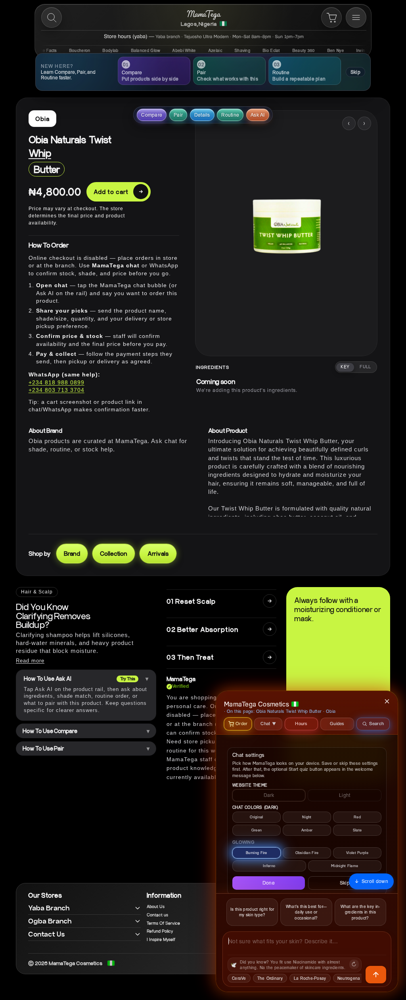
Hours (301, 723)
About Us (156, 907)
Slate (357, 830)
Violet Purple (357, 852)
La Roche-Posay (310, 978)
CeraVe (239, 978)
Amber (307, 830)
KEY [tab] (345, 367)
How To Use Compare (50, 731)
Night (307, 817)
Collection (113, 553)
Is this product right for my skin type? (252, 912)
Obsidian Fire (307, 852)
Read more (30, 660)
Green (256, 830)
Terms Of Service (163, 923)
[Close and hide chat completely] (387, 701)
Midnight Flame (344, 866)
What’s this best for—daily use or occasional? (306, 912)
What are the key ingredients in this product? (360, 912)
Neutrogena (348, 978)
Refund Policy (160, 931)
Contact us (157, 915)
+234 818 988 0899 (56, 382)
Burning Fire (256, 852)
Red (357, 817)
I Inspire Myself (161, 940)
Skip (355, 72)
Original (256, 817)
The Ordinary (270, 978)
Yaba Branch (49, 908)
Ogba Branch (50, 921)
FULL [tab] (365, 367)
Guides (337, 723)
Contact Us (46, 934)
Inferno (269, 866)
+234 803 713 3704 (56, 390)
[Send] (376, 974)
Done (268, 883)
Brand (72, 553)
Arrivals (158, 553)
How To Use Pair (43, 748)
